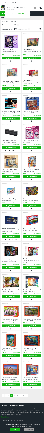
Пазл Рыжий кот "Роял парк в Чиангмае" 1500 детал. (31, 229)
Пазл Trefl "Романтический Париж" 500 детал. (10, 290)
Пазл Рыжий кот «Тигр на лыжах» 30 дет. (10, 199)
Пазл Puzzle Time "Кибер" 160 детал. (31, 141)
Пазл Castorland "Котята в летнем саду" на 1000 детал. (11, 320)
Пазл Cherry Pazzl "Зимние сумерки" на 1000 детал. (10, 82)
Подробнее (29, 429)
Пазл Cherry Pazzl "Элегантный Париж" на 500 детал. (32, 51)
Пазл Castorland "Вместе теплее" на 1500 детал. (30, 378)
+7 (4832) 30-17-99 (7, 420)
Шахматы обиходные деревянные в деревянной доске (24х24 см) (10, 229)
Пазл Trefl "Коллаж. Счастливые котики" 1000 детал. (31, 260)
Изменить (21, 13)
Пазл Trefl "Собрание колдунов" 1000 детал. (9, 260)
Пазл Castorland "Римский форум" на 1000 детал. (10, 378)
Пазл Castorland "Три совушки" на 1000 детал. (31, 349)
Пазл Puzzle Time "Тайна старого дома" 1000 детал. (31, 112)
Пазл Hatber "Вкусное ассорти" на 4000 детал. (30, 199)
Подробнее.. (5, 417)
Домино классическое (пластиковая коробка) (9, 141)
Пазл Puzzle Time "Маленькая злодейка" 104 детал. (10, 51)
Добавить (12, 58)
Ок (15, 429)
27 (23, 396)
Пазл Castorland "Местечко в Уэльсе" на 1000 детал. (32, 320)
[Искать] (42, 13)
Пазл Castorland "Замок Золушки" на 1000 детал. (10, 349)
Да (12, 13)
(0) (7, 33)
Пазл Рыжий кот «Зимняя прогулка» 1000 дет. (31, 170)
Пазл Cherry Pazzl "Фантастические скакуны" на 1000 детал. (31, 82)
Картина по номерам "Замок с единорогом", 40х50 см (11, 112)
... (20, 396)
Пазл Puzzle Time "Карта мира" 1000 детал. (9, 170)
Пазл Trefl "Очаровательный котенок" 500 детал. (32, 290)
